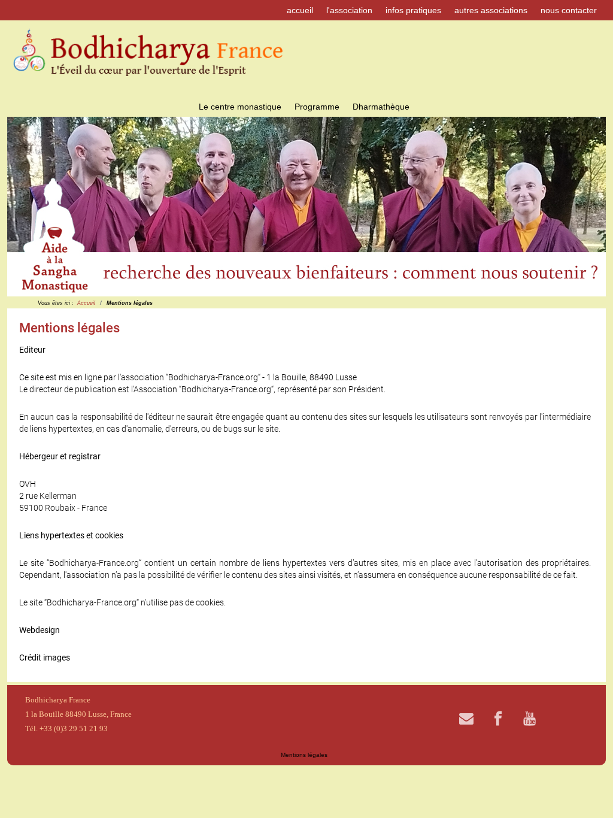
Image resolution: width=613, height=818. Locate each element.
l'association (349, 10)
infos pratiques (413, 10)
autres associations (490, 10)
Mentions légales (304, 755)
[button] (569, 207)
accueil (300, 10)
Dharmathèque (381, 106)
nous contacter (569, 10)
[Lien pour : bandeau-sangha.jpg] (306, 206)
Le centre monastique (240, 106)
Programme (317, 106)
